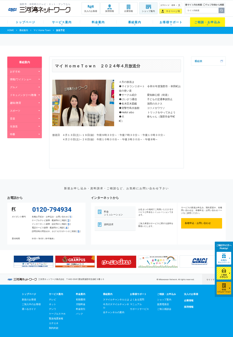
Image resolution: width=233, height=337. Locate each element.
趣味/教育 (15, 102)
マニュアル (136, 304)
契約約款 (53, 327)
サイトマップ (212, 279)
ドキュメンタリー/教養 (23, 94)
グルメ (14, 87)
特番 (12, 134)
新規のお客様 (29, 299)
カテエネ (53, 323)
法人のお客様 (90, 11)
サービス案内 (62, 22)
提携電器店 (163, 304)
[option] (33, 261)
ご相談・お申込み (207, 22)
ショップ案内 (148, 11)
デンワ (52, 308)
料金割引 (80, 308)
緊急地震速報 (56, 318)
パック (79, 313)
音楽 (12, 118)
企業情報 (128, 11)
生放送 (14, 126)
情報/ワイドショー (20, 79)
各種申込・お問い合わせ (198, 223)
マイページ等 (173, 11)
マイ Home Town (42, 30)
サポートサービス (139, 308)
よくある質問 (137, 299)
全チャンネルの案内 (113, 312)
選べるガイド (29, 308)
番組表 (198, 61)
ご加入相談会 (164, 308)
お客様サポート (171, 22)
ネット (52, 304)
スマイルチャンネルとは (116, 299)
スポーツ (15, 110)
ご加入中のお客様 (31, 304)
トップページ (25, 22)
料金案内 (98, 22)
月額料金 (80, 304)
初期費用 (80, 299)
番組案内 (134, 22)
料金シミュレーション (113, 213)
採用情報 (109, 11)
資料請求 (108, 224)
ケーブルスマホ (57, 313)
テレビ (52, 299)
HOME (10, 30)
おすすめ (15, 71)
